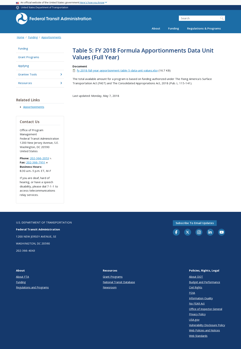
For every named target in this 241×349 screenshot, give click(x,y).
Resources (25, 83)
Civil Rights (195, 287)
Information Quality (201, 298)
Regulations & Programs (204, 28)
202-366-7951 (35, 162)
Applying (23, 66)
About (156, 28)
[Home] (53, 20)
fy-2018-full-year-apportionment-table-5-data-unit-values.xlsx (117, 70)
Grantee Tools (27, 74)
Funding (173, 28)
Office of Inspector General (205, 309)
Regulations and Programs (32, 287)
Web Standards (198, 336)
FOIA (192, 293)
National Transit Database (119, 282)
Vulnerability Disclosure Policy (207, 325)
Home (20, 37)
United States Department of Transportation (44, 7)
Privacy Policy (197, 314)
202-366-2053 (39, 158)
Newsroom (110, 287)
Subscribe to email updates (195, 223)
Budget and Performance (204, 282)
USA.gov (194, 319)
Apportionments (51, 37)
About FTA (22, 276)
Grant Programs (28, 57)
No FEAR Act (197, 303)
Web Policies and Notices (204, 330)
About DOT (196, 276)
